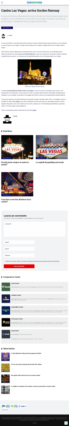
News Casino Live (7, 27)
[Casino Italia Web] (34, 2)
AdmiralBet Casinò (17, 307)
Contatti (34, 422)
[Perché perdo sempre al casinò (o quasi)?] (17, 147)
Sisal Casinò (15, 283)
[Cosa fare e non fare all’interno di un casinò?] (17, 184)
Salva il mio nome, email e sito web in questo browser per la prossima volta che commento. (32, 261)
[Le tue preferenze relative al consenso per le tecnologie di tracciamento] (66, 423)
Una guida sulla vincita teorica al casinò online (25, 375)
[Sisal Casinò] (6, 290)
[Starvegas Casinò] (6, 326)
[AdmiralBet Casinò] (6, 314)
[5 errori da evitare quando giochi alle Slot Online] (5, 371)
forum (34, 110)
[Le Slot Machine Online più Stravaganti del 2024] (5, 360)
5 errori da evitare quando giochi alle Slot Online (26, 364)
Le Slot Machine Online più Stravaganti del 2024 (26, 353)
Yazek (10, 35)
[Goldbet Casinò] (6, 302)
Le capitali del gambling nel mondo (50, 162)
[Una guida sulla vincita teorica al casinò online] (5, 382)
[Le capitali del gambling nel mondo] (52, 147)
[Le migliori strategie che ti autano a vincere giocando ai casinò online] (5, 393)
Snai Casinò (15, 331)
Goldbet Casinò (16, 295)
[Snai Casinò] (6, 338)
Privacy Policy (5, 409)
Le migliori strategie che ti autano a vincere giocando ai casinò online (33, 386)
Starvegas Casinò (17, 319)
